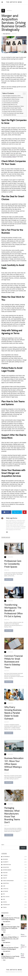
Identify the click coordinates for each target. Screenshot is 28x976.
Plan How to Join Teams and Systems (12, 109)
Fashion (5, 872)
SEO (4, 899)
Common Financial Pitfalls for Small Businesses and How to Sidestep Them (13, 662)
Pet (4, 894)
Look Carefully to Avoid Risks (10, 102)
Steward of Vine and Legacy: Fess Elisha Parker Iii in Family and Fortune (10, 928)
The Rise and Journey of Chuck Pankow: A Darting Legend (9, 948)
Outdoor (5, 891)
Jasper (4, 932)
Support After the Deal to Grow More (13, 111)
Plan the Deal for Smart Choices (11, 99)
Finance (5, 875)
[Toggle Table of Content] (23, 93)
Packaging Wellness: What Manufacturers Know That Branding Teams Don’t (12, 815)
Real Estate (6, 896)
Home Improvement (8, 880)
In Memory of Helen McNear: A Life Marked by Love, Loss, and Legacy (9, 938)
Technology (6, 904)
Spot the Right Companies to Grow (11, 95)
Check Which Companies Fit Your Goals (13, 97)
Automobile (6, 856)
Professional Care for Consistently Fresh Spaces (12, 564)
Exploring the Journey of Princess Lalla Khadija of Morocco (10, 918)
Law (4, 886)
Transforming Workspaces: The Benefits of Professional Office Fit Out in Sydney (13, 610)
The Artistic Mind (14, 2)
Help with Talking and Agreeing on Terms (13, 106)
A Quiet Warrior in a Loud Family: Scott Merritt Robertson (10, 957)
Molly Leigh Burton (6, 33)
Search (2, 844)
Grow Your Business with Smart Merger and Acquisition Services (13, 114)
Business (5, 859)
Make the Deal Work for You (10, 104)
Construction (7, 864)
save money (4, 260)
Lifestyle (5, 888)
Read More (9, 579)
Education (6, 867)
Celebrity (5, 862)
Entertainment (7, 870)
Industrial (6, 883)
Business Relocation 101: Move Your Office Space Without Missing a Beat (13, 764)
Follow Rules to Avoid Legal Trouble (12, 108)
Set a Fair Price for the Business (11, 101)
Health (5, 878)
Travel (5, 907)
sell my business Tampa (9, 156)
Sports (5, 902)
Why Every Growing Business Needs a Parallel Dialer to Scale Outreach (12, 713)
